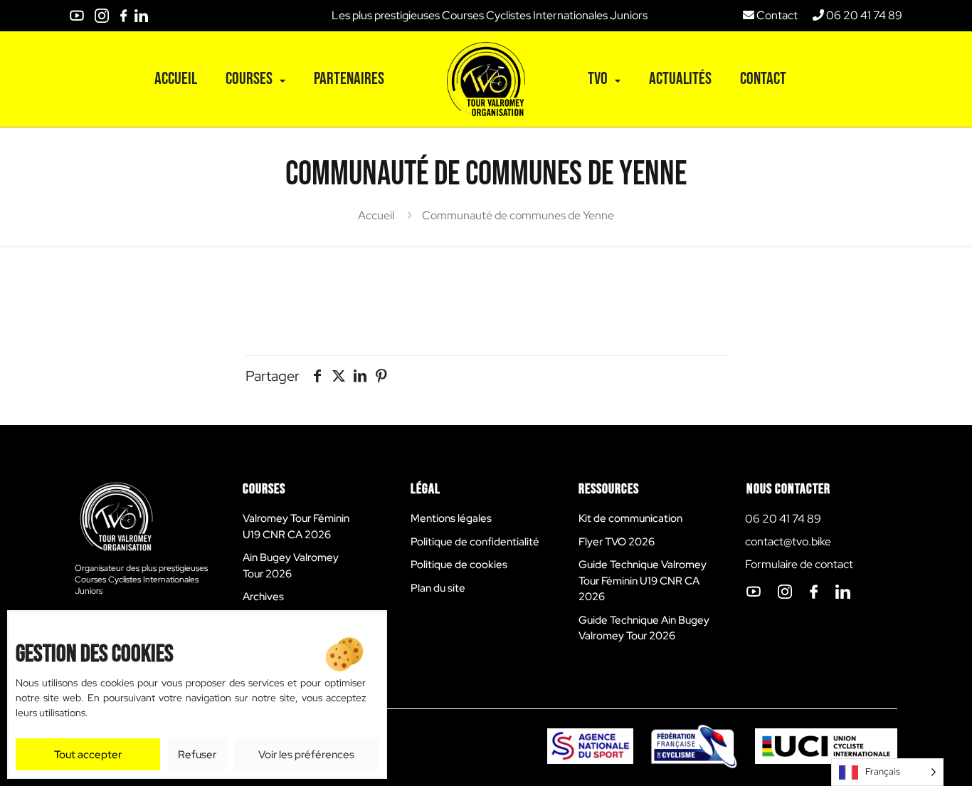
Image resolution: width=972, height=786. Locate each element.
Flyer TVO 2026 (617, 542)
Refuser (197, 755)
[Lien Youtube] (77, 16)
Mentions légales (451, 518)
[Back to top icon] (929, 728)
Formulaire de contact (799, 564)
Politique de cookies (459, 564)
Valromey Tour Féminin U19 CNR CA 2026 (296, 526)
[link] (77, 16)
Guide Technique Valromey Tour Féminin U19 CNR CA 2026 (643, 580)
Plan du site (438, 588)
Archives (263, 597)
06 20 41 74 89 (863, 15)
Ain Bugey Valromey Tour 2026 (291, 565)
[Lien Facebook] (123, 15)
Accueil (376, 215)
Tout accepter (88, 755)
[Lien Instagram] (102, 16)
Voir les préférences (306, 755)
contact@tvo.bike (788, 541)
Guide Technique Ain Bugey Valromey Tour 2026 (644, 628)
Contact (776, 15)
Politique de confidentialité (475, 542)
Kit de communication (630, 518)
